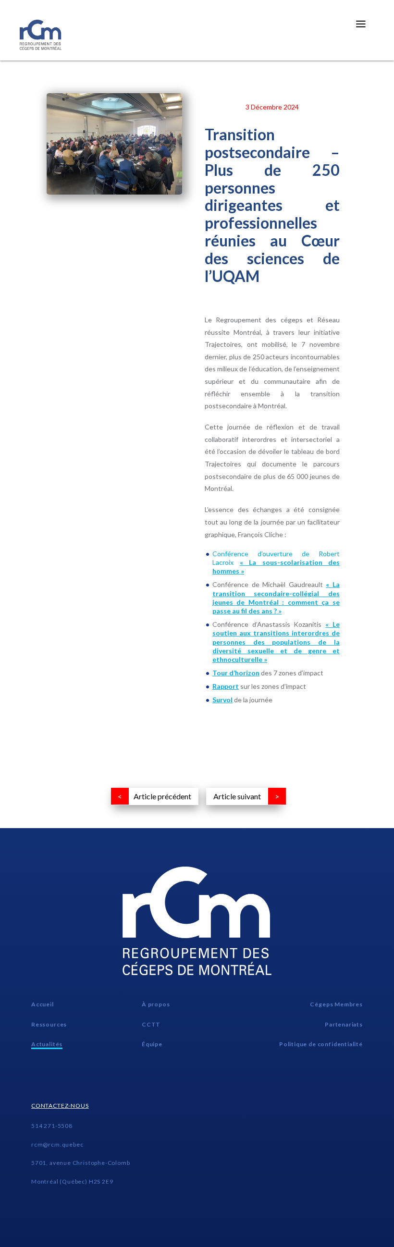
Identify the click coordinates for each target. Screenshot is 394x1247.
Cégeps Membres (336, 1004)
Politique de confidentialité (321, 1044)
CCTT (151, 1024)
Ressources (49, 1024)
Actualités (46, 1044)
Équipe (152, 1044)
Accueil (42, 1004)
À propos (156, 1004)
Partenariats (344, 1024)
